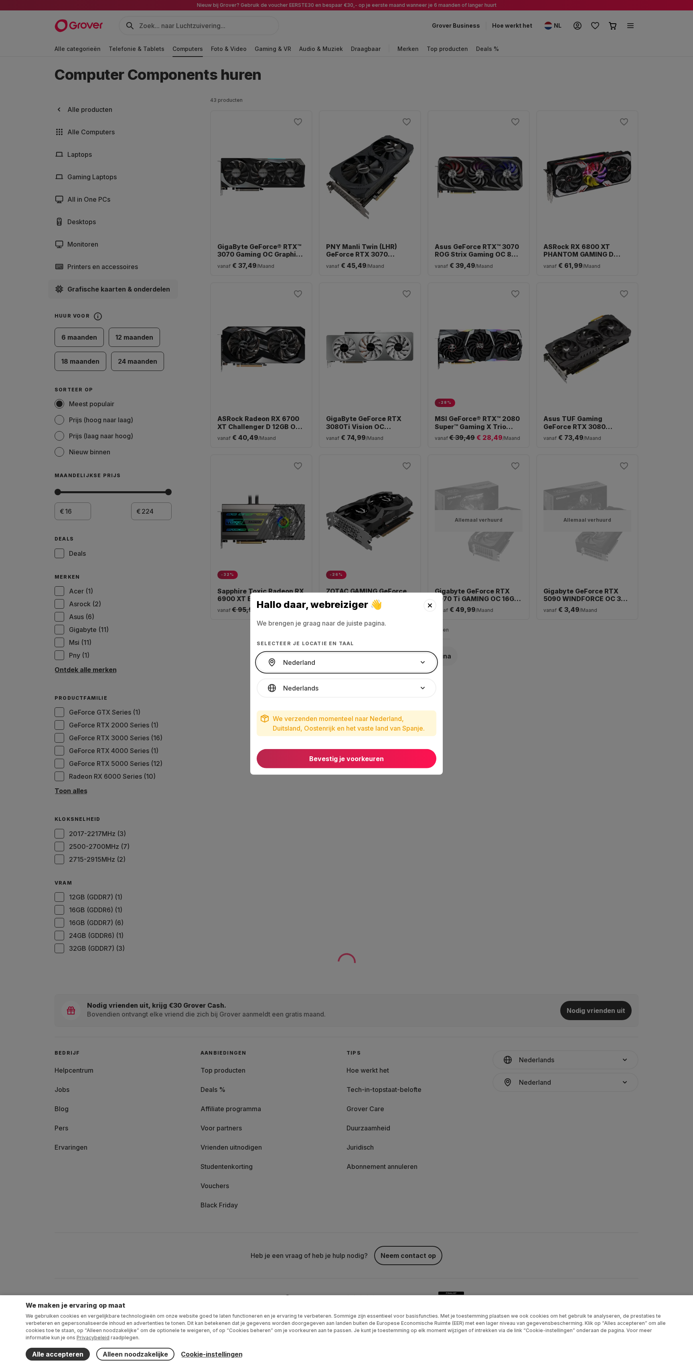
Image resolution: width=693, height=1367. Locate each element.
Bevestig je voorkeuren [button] (346, 759)
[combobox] (346, 662)
